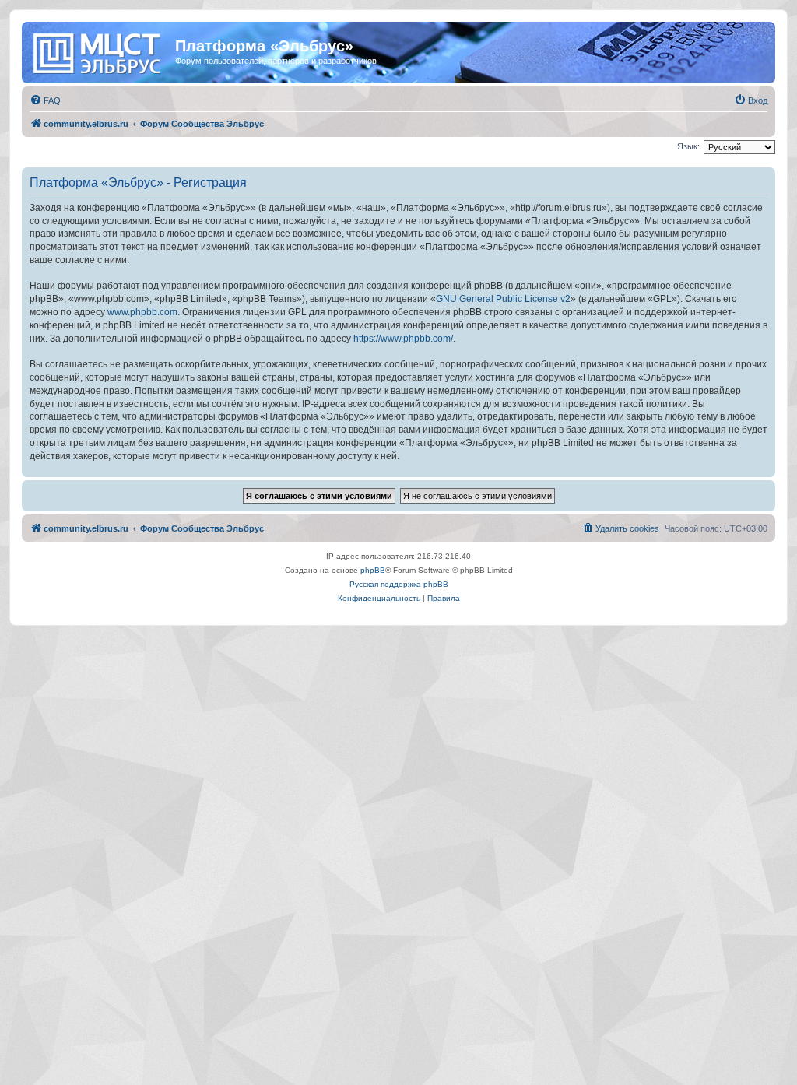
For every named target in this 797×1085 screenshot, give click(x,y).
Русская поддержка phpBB (398, 584)
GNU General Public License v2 (503, 298)
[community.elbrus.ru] (100, 50)
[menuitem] (45, 100)
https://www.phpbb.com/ (403, 338)
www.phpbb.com (142, 312)
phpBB (372, 570)
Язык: (688, 146)
